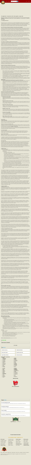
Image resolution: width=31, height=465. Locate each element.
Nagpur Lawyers (18, 441)
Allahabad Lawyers (3, 441)
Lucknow (4, 360)
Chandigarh (4, 358)
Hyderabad (15, 369)
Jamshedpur (16, 360)
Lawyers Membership (13, 421)
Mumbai (4, 368)
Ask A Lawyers (15, 345)
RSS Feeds (24, 452)
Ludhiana (15, 365)
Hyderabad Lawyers (26, 445)
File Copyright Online (3, 16)
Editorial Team (9, 452)
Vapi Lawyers (10, 441)
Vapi (14, 375)
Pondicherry (16, 373)
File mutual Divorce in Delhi (10, 16)
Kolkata (15, 358)
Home (6, 1)
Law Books (21, 452)
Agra (3, 365)
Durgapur (15, 359)
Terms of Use (17, 452)
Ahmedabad (4, 373)
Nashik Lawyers (18, 442)
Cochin (15, 371)
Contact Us (27, 452)
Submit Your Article (15, 378)
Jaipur (15, 366)
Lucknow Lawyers (3, 442)
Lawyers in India (21, 16)
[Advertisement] (15, 10)
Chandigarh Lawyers (3, 440)
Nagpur (4, 370)
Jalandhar (4, 364)
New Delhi (15, 364)
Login (26, 1)
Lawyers (4, 452)
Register (29, 1)
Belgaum (4, 371)
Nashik (4, 372)
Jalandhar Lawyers (10, 440)
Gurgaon (4, 361)
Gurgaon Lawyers (3, 445)
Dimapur (15, 363)
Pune (3, 369)
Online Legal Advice (16, 16)
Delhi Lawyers (3, 439)
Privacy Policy (13, 452)
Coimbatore (16, 372)
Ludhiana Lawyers (26, 442)
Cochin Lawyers (10, 442)
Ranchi (15, 361)
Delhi (3, 357)
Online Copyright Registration (15, 386)
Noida (3, 362)
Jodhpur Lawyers (10, 445)
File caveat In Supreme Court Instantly (15, 434)
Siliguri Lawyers (26, 440)
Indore (4, 375)
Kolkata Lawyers (26, 439)
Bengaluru (15, 376)
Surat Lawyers (18, 445)
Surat (3, 374)
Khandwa (4, 376)
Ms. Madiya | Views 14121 (5, 20)
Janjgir (15, 362)
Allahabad (4, 359)
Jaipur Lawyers (26, 441)
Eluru (15, 374)
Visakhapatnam (16, 370)
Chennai (15, 368)
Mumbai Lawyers (18, 439)
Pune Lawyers (18, 440)
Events (6, 452)
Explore (9, 1)
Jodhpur (4, 366)
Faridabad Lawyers (11, 439)
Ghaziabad (4, 363)
